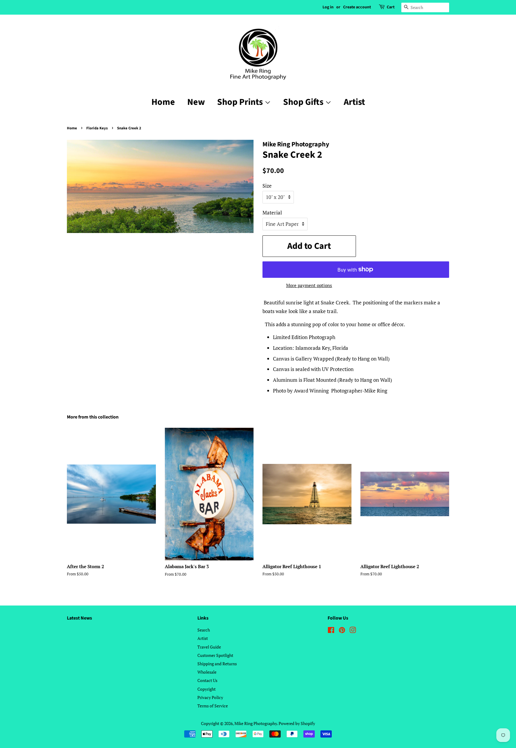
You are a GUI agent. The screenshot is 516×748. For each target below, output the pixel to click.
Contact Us (207, 680)
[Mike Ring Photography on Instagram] (352, 631)
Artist (354, 102)
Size (267, 185)
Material (272, 212)
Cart (390, 7)
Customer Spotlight (215, 655)
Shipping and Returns (217, 663)
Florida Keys (97, 128)
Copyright (206, 689)
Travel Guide (209, 647)
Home (163, 102)
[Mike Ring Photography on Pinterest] (342, 631)
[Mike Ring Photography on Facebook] (331, 631)
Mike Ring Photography (255, 723)
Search (203, 630)
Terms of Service (212, 706)
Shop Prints (241, 102)
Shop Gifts (304, 102)
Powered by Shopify (297, 723)
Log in (328, 7)
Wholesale (206, 672)
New (196, 102)
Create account (357, 7)
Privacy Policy (210, 697)
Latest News (79, 618)
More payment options (309, 285)
